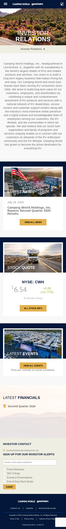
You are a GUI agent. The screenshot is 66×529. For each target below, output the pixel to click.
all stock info (33, 308)
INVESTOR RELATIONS (47, 508)
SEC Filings (13, 473)
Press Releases (15, 469)
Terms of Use (14, 519)
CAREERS (29, 508)
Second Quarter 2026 (21, 406)
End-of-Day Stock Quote (20, 481)
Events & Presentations (19, 477)
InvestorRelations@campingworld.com (22, 450)
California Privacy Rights (47, 519)
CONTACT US (15, 508)
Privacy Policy (29, 519)
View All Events (33, 365)
